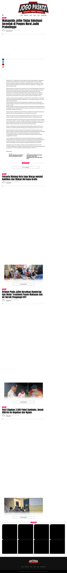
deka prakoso (8, 182)
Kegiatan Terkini (43, 15)
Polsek (31, 15)
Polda (38, 15)
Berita (22, 15)
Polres (35, 15)
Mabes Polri (26, 15)
